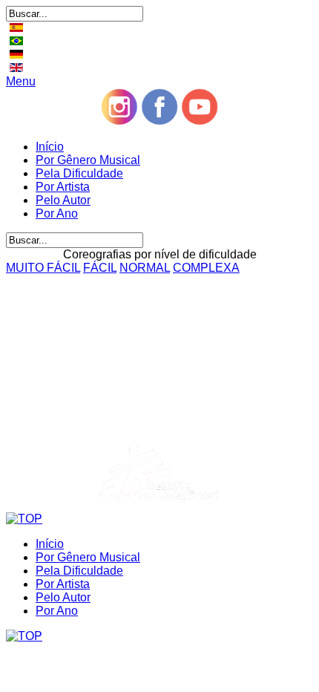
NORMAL (144, 267)
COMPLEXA (206, 267)
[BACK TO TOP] (24, 518)
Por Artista (63, 186)
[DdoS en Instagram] (119, 121)
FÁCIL (99, 267)
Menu (21, 81)
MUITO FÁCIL (43, 267)
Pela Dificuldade (79, 173)
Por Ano (57, 213)
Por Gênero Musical (88, 160)
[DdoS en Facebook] (159, 121)
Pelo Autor (63, 200)
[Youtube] (199, 121)
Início (50, 146)
